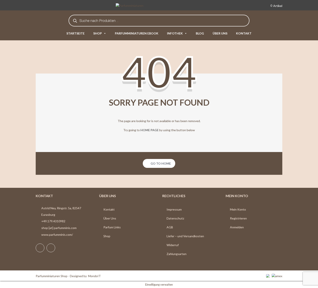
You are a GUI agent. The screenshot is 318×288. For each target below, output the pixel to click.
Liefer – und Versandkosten (185, 236)
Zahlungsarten (176, 254)
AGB (170, 227)
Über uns (220, 33)
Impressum (174, 209)
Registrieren (238, 218)
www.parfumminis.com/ (57, 234)
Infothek (175, 33)
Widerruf (173, 245)
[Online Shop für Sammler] (136, 6)
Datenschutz (175, 218)
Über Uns (109, 218)
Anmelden (237, 227)
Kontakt (244, 33)
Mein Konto (238, 209)
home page (149, 130)
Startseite (75, 33)
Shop (97, 33)
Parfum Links (112, 227)
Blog (200, 33)
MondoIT (94, 276)
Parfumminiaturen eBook (136, 33)
